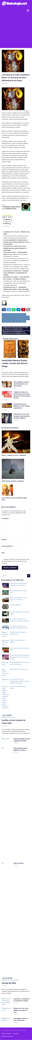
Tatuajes (4, 985)
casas (3, 316)
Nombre (4, 539)
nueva (3, 321)
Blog (3, 369)
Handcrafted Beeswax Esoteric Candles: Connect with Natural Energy (14, 363)
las (9, 319)
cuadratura (9, 316)
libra (15, 319)
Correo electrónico (7, 546)
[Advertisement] (16, 31)
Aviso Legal (15, 1033)
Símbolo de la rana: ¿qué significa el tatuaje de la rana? (21, 1010)
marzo (27, 319)
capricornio (23, 314)
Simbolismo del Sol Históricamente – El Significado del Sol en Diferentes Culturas (14, 332)
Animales (4, 725)
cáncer (17, 314)
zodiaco (24, 321)
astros (12, 314)
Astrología (5, 83)
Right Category (7, 978)
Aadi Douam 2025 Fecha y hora (19, 669)
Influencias (5, 319)
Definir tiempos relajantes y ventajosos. (13, 481)
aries (8, 314)
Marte (23, 319)
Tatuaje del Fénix (9, 983)
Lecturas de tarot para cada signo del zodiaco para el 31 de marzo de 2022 (19, 657)
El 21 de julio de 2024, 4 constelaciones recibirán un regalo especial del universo (19, 681)
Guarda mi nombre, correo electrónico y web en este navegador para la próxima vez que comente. (15, 561)
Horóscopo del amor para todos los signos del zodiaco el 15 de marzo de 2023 (15, 328)
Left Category (7, 715)
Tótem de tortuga (19, 863)
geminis (21, 316)
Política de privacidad (7, 1036)
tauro (13, 321)
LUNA (19, 319)
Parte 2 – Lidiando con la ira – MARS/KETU (14, 455)
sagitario (8, 321)
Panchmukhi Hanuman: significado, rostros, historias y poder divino (22, 406)
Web (3, 552)
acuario (4, 314)
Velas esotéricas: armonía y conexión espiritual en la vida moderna (21, 384)
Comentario (5, 518)
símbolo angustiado (15, 605)
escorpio (15, 316)
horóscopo (26, 316)
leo (12, 319)
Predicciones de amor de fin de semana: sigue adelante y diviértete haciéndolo (22, 416)
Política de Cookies (6, 1033)
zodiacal (18, 321)
